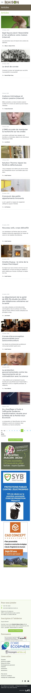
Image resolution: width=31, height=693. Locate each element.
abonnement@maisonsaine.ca (10, 608)
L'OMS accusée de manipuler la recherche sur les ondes (15, 130)
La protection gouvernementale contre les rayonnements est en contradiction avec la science (15, 373)
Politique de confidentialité (8, 677)
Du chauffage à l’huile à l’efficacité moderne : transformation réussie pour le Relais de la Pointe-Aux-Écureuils (14, 413)
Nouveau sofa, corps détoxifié (15, 228)
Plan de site (4, 674)
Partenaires (4, 668)
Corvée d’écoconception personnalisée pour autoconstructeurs (13, 338)
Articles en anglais (5, 661)
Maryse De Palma (5, 663)
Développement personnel (8, 665)
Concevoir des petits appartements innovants (13, 197)
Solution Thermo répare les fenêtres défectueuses (14, 164)
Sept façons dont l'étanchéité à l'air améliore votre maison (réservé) (15, 35)
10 (27, 430)
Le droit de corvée (10, 67)
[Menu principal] (2, 2)
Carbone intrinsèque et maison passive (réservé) (13, 97)
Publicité (3, 666)
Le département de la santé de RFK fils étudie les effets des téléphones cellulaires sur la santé (15, 300)
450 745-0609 (6, 605)
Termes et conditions (6, 675)
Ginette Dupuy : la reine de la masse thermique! (15, 263)
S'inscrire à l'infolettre (15, 439)
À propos (3, 659)
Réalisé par (21, 690)
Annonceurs (4, 670)
